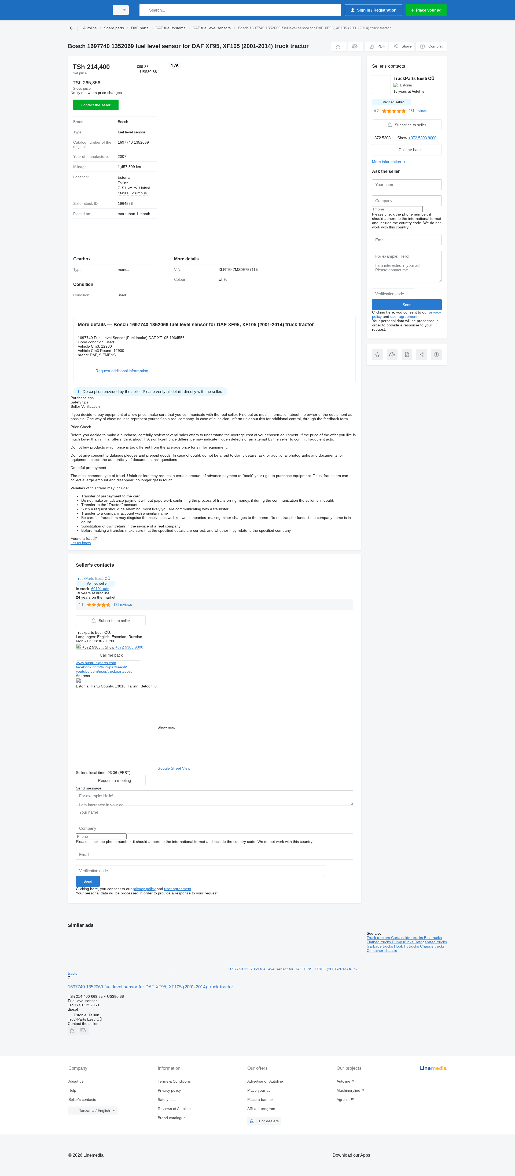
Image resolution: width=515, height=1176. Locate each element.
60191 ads (100, 589)
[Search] (144, 10)
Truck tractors (379, 937)
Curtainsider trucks (407, 937)
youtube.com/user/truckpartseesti (104, 671)
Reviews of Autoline (174, 1108)
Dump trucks (403, 942)
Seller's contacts (82, 1099)
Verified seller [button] (97, 583)
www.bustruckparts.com (96, 663)
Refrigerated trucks (430, 942)
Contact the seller (96, 105)
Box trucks (433, 937)
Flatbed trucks (379, 942)
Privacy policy (169, 1090)
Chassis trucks (432, 946)
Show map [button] (166, 727)
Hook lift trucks (407, 946)
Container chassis (382, 950)
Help (72, 1090)
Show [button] (110, 647)
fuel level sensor (131, 132)
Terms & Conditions (174, 1081)
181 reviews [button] (122, 605)
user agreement (177, 889)
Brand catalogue (172, 1118)
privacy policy (144, 889)
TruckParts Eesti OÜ (93, 578)
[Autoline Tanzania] (87, 10)
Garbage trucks (380, 946)
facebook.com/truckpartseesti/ (101, 667)
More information (386, 161)
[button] (339, 46)
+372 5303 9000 (129, 647)
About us (75, 1081)
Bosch (123, 121)
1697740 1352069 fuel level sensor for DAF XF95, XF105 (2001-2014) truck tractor (150, 986)
